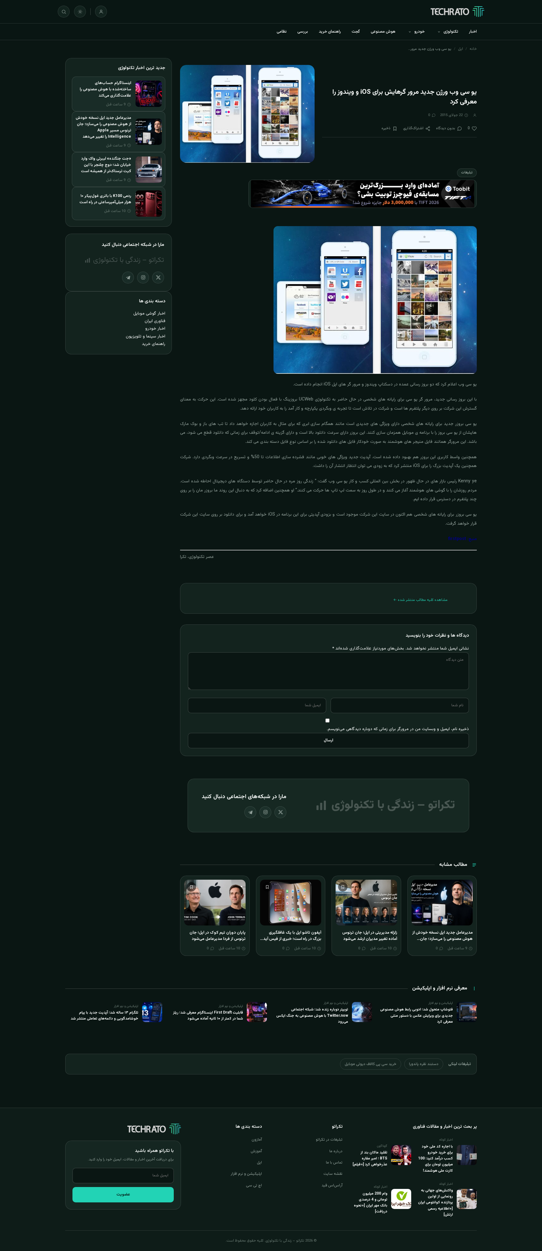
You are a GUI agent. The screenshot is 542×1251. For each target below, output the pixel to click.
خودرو (419, 32)
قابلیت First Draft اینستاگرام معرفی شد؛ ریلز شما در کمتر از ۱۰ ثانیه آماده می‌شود (208, 1015)
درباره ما (336, 1151)
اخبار (473, 32)
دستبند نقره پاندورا (423, 1064)
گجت (356, 32)
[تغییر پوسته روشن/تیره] (80, 12)
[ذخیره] (418, 887)
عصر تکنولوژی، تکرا (197, 557)
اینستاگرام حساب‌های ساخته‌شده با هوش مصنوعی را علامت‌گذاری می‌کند (105, 89)
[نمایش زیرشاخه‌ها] (438, 31)
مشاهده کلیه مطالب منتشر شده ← (420, 600)
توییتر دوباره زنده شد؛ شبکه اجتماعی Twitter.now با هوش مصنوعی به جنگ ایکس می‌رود (312, 1015)
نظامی (282, 32)
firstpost (457, 539)
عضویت (123, 1194)
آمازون (257, 1140)
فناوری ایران (155, 321)
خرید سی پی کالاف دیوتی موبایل (370, 1064)
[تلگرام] (250, 812)
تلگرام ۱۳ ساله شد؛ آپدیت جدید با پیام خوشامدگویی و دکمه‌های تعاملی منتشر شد (104, 1015)
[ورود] (101, 12)
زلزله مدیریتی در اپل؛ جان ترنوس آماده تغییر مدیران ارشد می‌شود (369, 936)
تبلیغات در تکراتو (329, 1140)
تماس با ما (334, 1162)
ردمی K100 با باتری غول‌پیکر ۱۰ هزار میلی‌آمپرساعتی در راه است (105, 199)
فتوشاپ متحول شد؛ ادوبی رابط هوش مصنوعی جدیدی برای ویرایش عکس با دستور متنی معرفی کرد (416, 1015)
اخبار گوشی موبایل (149, 313)
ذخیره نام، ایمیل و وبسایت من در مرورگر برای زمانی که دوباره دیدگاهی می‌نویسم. (398, 729)
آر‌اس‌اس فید (332, 1185)
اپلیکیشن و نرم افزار (246, 1174)
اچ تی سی (254, 1185)
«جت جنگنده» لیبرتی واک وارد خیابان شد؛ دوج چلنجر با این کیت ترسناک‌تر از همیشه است (106, 165)
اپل (460, 49)
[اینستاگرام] (265, 812)
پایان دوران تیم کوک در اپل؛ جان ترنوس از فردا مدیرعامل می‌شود (217, 936)
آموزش (256, 1151)
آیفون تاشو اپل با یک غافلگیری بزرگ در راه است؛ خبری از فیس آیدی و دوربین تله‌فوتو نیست (290, 939)
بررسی (302, 32)
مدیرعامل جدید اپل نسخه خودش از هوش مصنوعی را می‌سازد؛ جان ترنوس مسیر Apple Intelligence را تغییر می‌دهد (442, 942)
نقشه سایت (333, 1174)
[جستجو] (64, 12)
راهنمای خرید (330, 32)
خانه (473, 49)
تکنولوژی (451, 32)
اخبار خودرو (155, 328)
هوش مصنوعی (383, 32)
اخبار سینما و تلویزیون (145, 336)
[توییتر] (280, 812)
